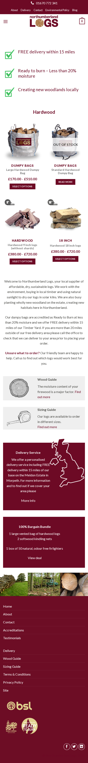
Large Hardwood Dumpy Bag (22, 171)
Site (5, 690)
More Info (28, 500)
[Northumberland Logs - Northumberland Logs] (44, 21)
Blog (74, 10)
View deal (35, 558)
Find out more (47, 427)
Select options (22, 186)
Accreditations (13, 630)
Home (7, 606)
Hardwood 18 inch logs (65, 245)
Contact (38, 10)
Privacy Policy (13, 682)
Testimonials (12, 638)
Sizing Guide (11, 666)
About (14, 10)
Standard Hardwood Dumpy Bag (65, 171)
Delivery (26, 10)
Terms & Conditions (17, 674)
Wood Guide (12, 658)
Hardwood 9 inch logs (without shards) (22, 246)
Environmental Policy (57, 10)
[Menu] (5, 21)
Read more (65, 181)
